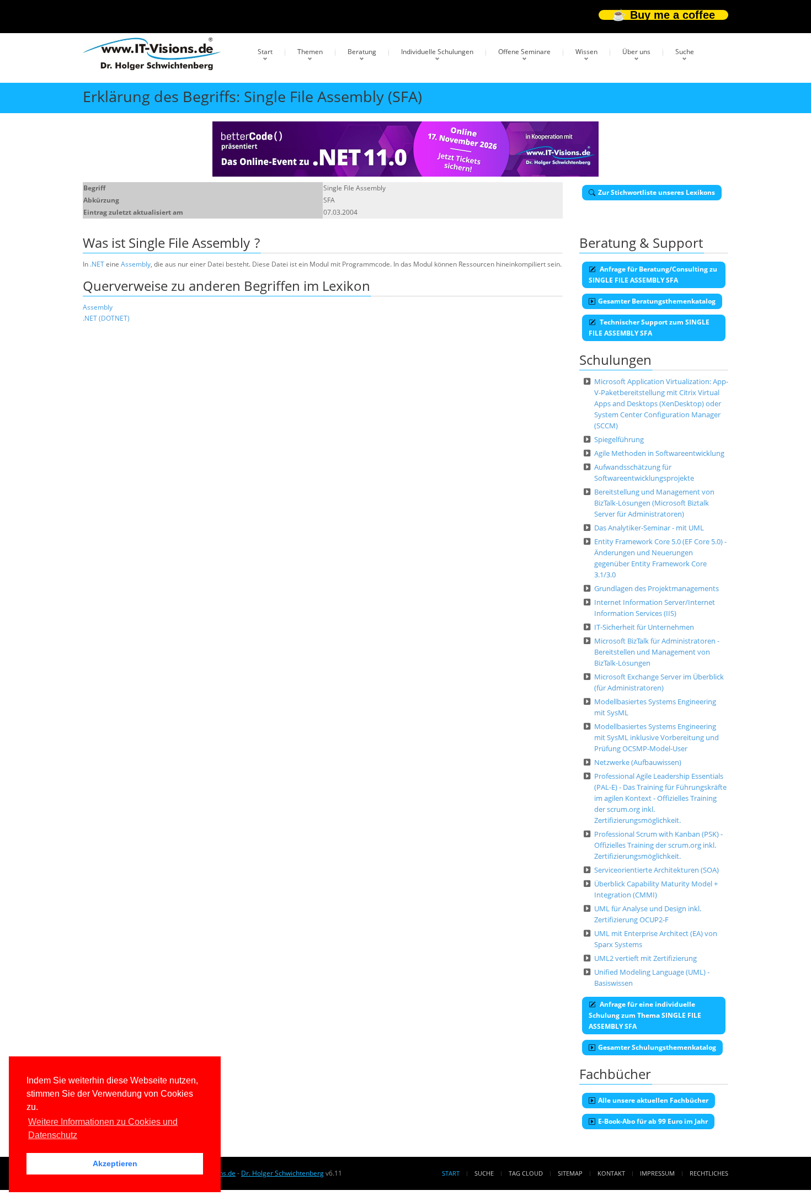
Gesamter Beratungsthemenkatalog (657, 301)
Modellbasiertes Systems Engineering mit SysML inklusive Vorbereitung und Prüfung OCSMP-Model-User (656, 737)
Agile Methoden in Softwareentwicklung (659, 453)
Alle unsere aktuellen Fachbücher (653, 1100)
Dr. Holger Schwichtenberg (282, 1173)
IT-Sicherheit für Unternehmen (644, 627)
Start (265, 51)
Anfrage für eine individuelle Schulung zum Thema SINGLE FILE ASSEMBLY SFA (645, 1015)
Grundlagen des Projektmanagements (656, 588)
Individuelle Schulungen (437, 51)
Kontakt (611, 1173)
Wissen (586, 51)
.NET (97, 264)
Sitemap (570, 1173)
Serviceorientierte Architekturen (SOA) (656, 870)
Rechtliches (709, 1173)
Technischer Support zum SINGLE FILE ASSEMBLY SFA (649, 327)
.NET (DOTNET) (106, 318)
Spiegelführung (619, 439)
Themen (310, 51)
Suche (684, 51)
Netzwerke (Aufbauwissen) (637, 762)
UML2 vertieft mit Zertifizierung (645, 958)
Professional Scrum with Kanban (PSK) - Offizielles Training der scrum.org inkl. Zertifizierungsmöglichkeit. (658, 845)
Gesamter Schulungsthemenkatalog (657, 1047)
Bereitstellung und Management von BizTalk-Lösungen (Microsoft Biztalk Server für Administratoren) (654, 503)
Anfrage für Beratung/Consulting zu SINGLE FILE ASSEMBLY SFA (653, 274)
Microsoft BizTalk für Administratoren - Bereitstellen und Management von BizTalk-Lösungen (656, 652)
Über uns (636, 51)
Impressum (657, 1173)
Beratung (362, 51)
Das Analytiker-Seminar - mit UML (649, 528)
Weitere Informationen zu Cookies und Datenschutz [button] (103, 1128)
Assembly (136, 264)
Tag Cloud (526, 1173)
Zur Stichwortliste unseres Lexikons (656, 192)
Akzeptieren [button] (115, 1163)
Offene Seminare (524, 51)
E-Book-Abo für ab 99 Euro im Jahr (653, 1121)
